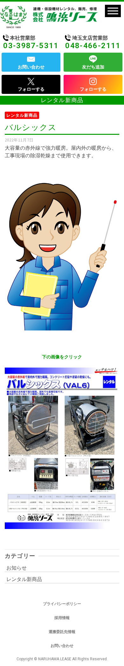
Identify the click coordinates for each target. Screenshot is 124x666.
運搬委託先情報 (62, 632)
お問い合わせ (31, 66)
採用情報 (62, 618)
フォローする (31, 89)
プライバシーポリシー (62, 604)
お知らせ (16, 568)
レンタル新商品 (22, 115)
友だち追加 (93, 66)
